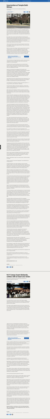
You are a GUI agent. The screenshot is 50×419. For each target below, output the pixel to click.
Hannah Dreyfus (9, 281)
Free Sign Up (26, 56)
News (8, 412)
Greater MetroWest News (26, 412)
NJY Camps (13, 412)
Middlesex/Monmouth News (19, 412)
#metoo (10, 412)
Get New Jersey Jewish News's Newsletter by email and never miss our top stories (14, 57)
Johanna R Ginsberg (10, 11)
